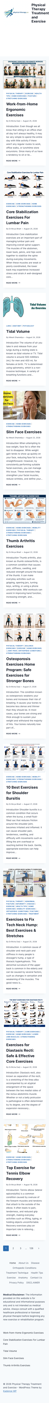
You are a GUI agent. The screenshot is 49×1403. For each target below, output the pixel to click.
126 (31, 1248)
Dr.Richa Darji (14, 121)
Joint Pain (12, 651)
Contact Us (36, 1277)
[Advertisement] (24, 41)
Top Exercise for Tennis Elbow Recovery (20, 1173)
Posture (32, 96)
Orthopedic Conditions (29, 651)
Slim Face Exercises (24, 432)
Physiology (28, 326)
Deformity (21, 904)
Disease (30, 904)
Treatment (34, 914)
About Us (23, 1263)
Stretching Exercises (16, 98)
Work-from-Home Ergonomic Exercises (22, 109)
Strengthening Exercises (29, 206)
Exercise (29, 93)
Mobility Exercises (26, 909)
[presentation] (24, 75)
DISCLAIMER (33, 1282)
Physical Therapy (15, 93)
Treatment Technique (17, 1272)
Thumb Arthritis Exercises (16, 1365)
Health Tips (21, 906)
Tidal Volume (18, 331)
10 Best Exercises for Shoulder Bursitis (22, 793)
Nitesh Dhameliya (16, 337)
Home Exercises (19, 96)
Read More (13, 161)
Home (13, 1263)
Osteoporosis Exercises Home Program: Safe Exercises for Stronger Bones (20, 670)
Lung (8, 326)
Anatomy (17, 326)
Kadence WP (10, 1391)
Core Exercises (23, 204)
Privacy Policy (16, 1282)
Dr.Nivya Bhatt (15, 229)
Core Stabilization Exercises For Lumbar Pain (22, 217)
